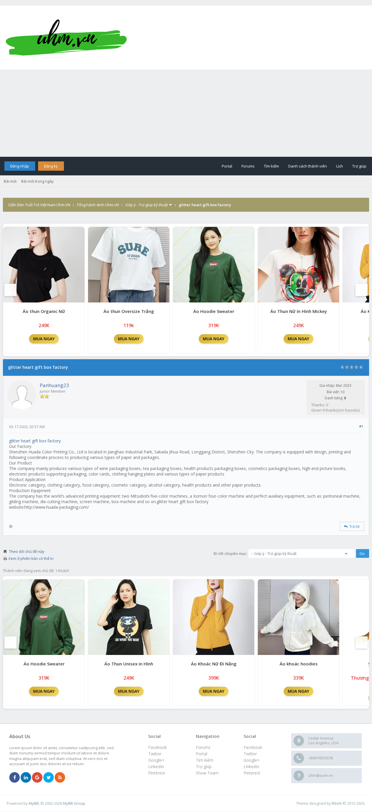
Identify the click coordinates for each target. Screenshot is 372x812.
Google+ (252, 760)
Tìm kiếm (271, 166)
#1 (361, 426)
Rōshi (337, 803)
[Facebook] (14, 777)
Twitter (250, 753)
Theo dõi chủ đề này (26, 551)
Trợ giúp (359, 166)
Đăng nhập (19, 166)
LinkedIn (251, 766)
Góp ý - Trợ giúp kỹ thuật (146, 204)
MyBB (34, 803)
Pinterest (252, 773)
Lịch (339, 166)
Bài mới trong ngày (37, 181)
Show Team (207, 773)
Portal (227, 166)
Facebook (253, 747)
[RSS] (60, 777)
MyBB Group (74, 803)
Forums (248, 166)
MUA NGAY (44, 338)
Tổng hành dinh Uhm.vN (98, 204)
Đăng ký (51, 166)
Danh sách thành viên (307, 166)
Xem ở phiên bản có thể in (30, 558)
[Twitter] (48, 777)
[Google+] (37, 777)
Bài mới (10, 181)
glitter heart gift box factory (35, 441)
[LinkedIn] (26, 777)
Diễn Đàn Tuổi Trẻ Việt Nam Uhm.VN (39, 204)
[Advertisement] (186, 113)
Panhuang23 (54, 385)
